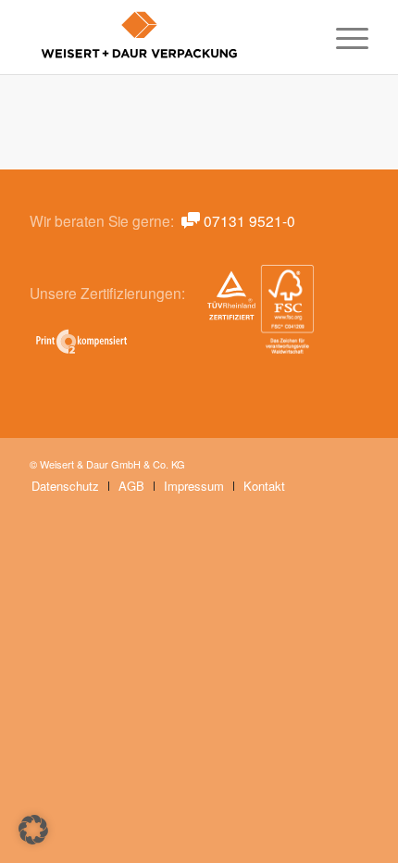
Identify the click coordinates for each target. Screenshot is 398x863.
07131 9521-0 (249, 220)
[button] (33, 829)
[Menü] (342, 37)
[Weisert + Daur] (165, 37)
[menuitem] (342, 37)
